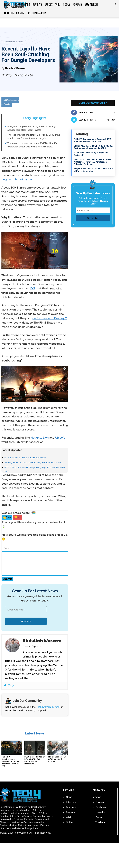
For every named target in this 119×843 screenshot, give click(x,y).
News (7, 4)
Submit (7, 578)
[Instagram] (9, 685)
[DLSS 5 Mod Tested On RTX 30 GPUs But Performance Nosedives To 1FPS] (34, 748)
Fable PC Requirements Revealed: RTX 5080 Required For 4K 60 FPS (10, 761)
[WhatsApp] (57, 103)
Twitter (99, 817)
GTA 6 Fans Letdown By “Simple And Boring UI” (56, 759)
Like (113, 112)
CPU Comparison (36, 13)
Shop (98, 797)
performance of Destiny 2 (49, 318)
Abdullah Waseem (15, 68)
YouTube (100, 822)
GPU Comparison (14, 13)
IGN (32, 288)
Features (71, 807)
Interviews (71, 802)
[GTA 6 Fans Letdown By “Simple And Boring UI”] (57, 748)
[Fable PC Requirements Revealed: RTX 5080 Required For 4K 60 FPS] (11, 748)
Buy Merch (91, 4)
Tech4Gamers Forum (47, 706)
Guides (49, 4)
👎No (17, 517)
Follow (111, 120)
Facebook (100, 807)
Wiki (57, 4)
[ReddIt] (64, 103)
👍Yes (7, 517)
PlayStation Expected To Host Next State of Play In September (93, 169)
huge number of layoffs (17, 179)
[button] (115, 4)
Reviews (37, 4)
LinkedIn (100, 812)
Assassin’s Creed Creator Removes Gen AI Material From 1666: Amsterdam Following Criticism (93, 162)
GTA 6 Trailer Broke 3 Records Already (25, 457)
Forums (77, 4)
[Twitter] (50, 103)
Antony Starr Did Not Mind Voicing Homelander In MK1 (33, 462)
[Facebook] (44, 103)
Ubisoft (60, 437)
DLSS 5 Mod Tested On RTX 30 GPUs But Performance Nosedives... (34, 760)
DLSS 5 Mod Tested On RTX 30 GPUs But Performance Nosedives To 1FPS (93, 147)
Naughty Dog (40, 437)
